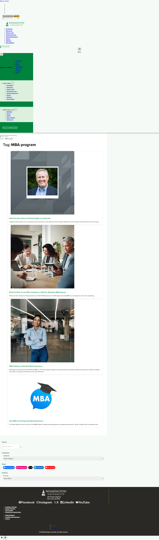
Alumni (8, 39)
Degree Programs (10, 509)
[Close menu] (1, 54)
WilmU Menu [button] (7, 83)
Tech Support (9, 510)
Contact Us (10, 13)
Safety (8, 9)
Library (8, 7)
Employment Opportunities (13, 512)
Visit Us (7, 519)
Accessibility (55, 525)
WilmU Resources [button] (8, 110)
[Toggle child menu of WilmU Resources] (15, 109)
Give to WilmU (10, 11)
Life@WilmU (19, 67)
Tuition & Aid (10, 33)
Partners (18, 71)
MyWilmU (9, 5)
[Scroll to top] (1, 538)
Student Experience (12, 37)
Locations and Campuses (12, 517)
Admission (9, 31)
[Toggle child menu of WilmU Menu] (12, 83)
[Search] (18, 18)
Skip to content (4, 1)
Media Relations (10, 515)
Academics (9, 29)
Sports (18, 73)
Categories (6, 456)
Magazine (19, 69)
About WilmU (10, 43)
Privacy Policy (55, 529)
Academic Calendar (11, 507)
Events (18, 65)
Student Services (11, 35)
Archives (5, 476)
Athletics (8, 41)
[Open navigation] (79, 49)
